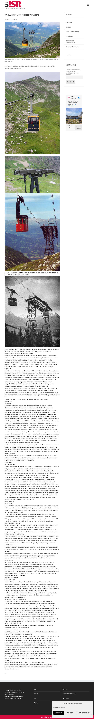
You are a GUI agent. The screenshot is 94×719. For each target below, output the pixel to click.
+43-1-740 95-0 (9, 694)
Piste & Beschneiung (72, 31)
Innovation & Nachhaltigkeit (70, 41)
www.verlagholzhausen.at (13, 699)
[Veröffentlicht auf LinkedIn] (79, 97)
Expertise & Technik (72, 47)
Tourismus (69, 36)
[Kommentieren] (71, 127)
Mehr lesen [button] (70, 106)
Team (41, 717)
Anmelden (70, 82)
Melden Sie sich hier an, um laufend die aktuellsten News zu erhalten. (73, 72)
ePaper (36, 703)
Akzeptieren (59, 713)
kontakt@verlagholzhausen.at (14, 696)
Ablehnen (70, 713)
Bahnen (15, 19)
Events (36, 694)
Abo (35, 698)
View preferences (84, 713)
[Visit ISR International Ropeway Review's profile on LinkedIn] (68, 97)
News (35, 689)
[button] (66, 112)
